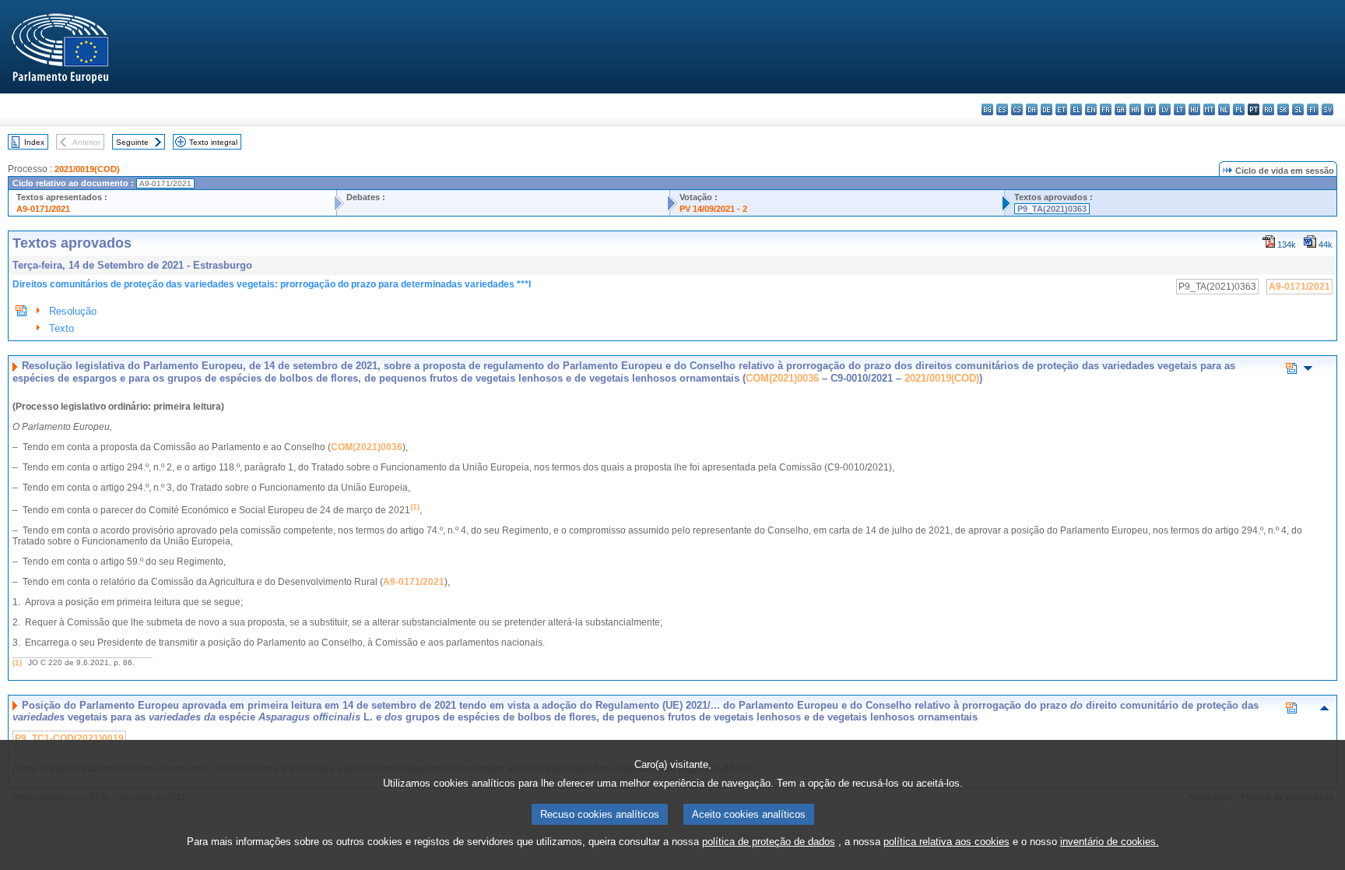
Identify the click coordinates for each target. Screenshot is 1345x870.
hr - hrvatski (1135, 109)
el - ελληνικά (1076, 109)
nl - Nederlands (1224, 109)
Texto (61, 328)
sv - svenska (1327, 109)
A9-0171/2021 (43, 208)
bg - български (987, 109)
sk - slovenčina (1283, 109)
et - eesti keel (1061, 109)
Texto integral (213, 142)
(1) (17, 662)
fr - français (1105, 109)
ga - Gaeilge (1120, 109)
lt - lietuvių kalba (1179, 109)
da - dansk (1032, 109)
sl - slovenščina (1298, 109)
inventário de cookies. (1109, 841)
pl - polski (1239, 109)
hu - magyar (1194, 109)
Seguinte (132, 142)
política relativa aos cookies (946, 841)
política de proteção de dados (768, 841)
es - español (1002, 109)
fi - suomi (1313, 109)
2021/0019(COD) (87, 169)
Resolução (73, 311)
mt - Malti (1209, 109)
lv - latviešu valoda (1165, 109)
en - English (1091, 109)
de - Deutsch (1046, 109)
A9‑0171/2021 (413, 581)
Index (34, 142)
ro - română (1268, 109)
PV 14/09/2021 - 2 (713, 208)
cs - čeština (1017, 109)
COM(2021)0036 (782, 378)
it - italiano (1150, 109)
